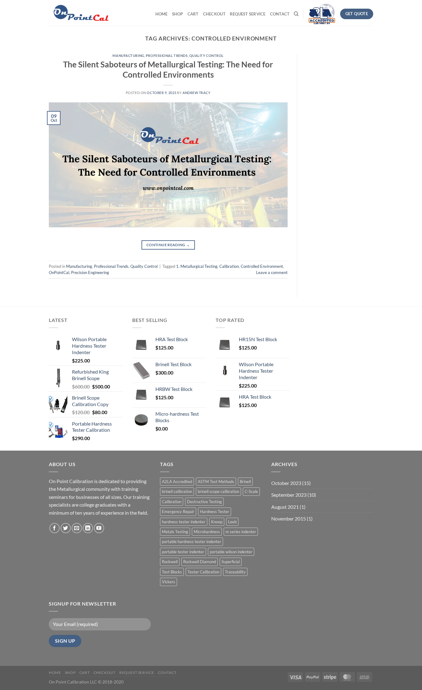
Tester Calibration (203, 571)
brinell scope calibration (218, 491)
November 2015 (288, 518)
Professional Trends (167, 56)
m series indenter (241, 531)
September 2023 (288, 495)
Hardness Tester (214, 511)
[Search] (296, 14)
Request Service (248, 13)
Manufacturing (128, 56)
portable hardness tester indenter (191, 541)
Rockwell (170, 561)
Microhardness (207, 531)
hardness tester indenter (183, 521)
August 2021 (285, 507)
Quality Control (206, 56)
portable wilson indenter (231, 551)
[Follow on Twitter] (66, 528)
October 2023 (286, 483)
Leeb (232, 521)
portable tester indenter (183, 551)
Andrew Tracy (197, 93)
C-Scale (251, 491)
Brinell (245, 481)
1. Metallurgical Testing (196, 266)
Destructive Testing (204, 501)
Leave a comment (272, 272)
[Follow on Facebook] (54, 528)
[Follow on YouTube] (99, 528)
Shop (177, 13)
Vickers (168, 581)
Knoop (216, 521)
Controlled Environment (262, 266)
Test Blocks (172, 571)
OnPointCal (59, 272)
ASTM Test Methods (216, 481)
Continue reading (168, 244)
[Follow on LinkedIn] (88, 528)
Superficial (231, 561)
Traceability (235, 571)
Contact (280, 13)
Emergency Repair (178, 511)
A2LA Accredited (177, 481)
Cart (193, 13)
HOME (161, 13)
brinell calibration (177, 491)
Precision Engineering (90, 272)
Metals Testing (175, 531)
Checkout (214, 13)
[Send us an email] (77, 528)
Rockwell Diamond (199, 561)
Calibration (229, 266)
